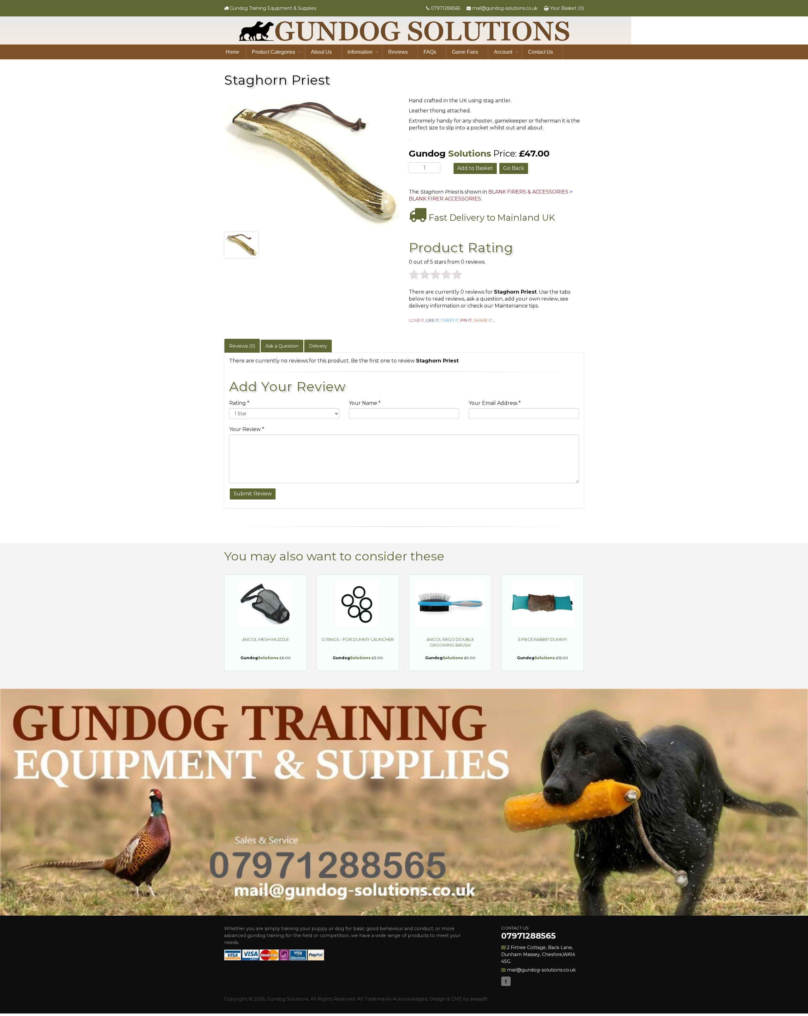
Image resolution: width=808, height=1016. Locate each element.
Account (503, 52)
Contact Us (540, 52)
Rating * (239, 403)
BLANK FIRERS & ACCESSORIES (528, 192)
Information (360, 52)
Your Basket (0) (567, 8)
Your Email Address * (495, 403)
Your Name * (365, 403)
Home (232, 52)
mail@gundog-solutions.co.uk (505, 8)
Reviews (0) (242, 346)
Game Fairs (465, 52)
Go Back (513, 168)
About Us (321, 52)
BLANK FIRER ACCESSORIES (445, 199)
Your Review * (246, 429)
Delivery (318, 346)
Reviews (398, 52)
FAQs (430, 52)
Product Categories (273, 52)
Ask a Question (282, 346)
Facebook (506, 981)
